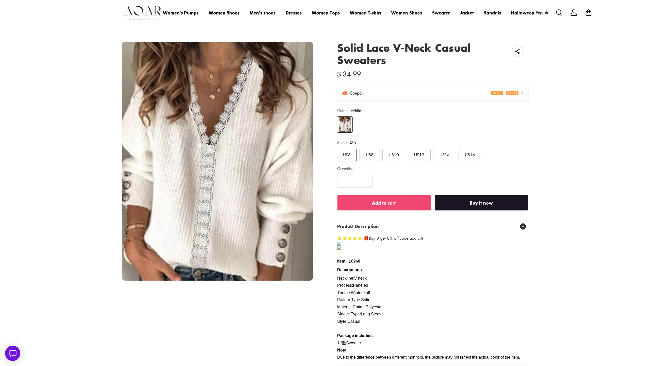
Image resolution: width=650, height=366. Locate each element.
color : (349, 110)
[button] (341, 181)
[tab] (432, 226)
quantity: (345, 169)
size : (346, 142)
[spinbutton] (355, 181)
